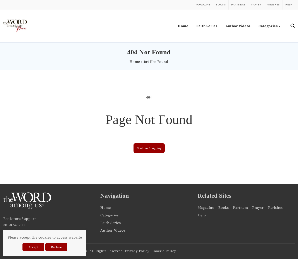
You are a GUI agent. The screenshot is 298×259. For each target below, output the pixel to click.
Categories (109, 215)
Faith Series (110, 222)
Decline (56, 247)
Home (135, 61)
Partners (238, 4)
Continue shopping (149, 148)
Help (288, 4)
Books (221, 4)
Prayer (256, 4)
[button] (292, 25)
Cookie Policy (164, 251)
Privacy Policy (137, 251)
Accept (33, 247)
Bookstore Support (19, 218)
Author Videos (112, 230)
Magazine (203, 4)
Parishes (273, 4)
